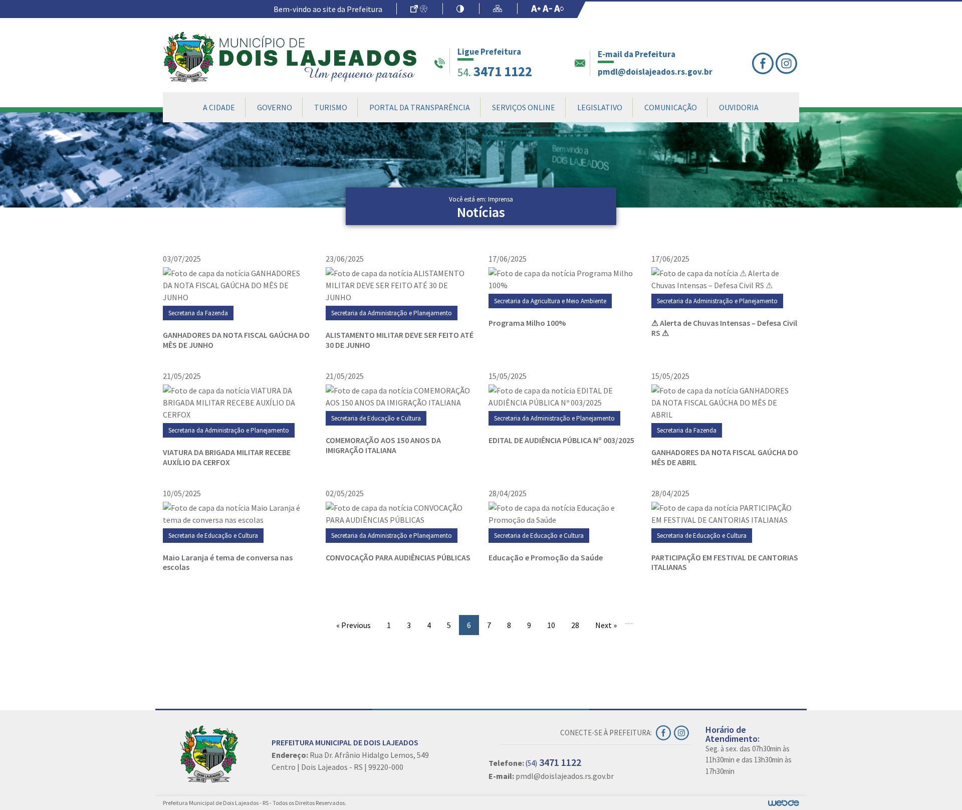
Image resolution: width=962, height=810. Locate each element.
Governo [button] (274, 107)
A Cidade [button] (219, 107)
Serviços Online (523, 107)
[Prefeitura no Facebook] (764, 63)
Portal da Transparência (419, 107)
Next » (606, 625)
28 (575, 625)
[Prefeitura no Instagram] (787, 63)
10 (551, 625)
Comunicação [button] (670, 107)
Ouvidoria (739, 107)
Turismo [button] (330, 107)
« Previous (353, 625)
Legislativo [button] (599, 107)
